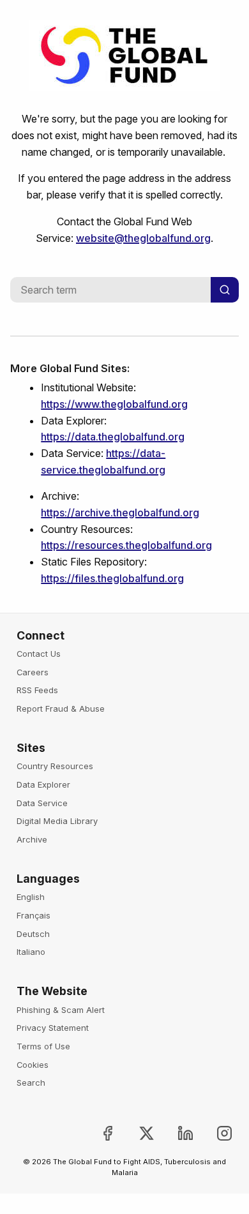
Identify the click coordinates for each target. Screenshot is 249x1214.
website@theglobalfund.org (143, 238)
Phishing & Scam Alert (61, 1010)
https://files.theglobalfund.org (112, 578)
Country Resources (55, 766)
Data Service (42, 803)
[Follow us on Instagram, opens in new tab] (214, 1133)
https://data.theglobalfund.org (113, 436)
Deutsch (33, 934)
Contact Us (39, 653)
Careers (33, 672)
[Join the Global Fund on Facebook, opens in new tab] (97, 1133)
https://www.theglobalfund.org (114, 404)
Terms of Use (43, 1046)
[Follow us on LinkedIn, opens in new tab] (175, 1133)
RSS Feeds (37, 690)
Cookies (33, 1065)
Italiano (31, 952)
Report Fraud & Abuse (61, 708)
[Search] (225, 289)
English (31, 897)
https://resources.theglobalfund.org (126, 545)
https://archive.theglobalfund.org (120, 512)
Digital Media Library (57, 821)
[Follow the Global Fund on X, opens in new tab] (136, 1133)
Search (31, 1082)
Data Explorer (43, 784)
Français (33, 915)
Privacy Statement (53, 1028)
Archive (32, 839)
